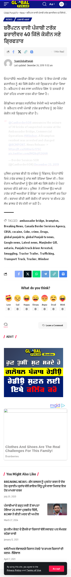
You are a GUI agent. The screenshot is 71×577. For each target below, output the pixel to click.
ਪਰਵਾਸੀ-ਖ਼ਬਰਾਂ (23, 19)
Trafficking (47, 253)
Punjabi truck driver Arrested (33, 248)
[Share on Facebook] (13, 52)
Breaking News (13, 226)
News (9, 19)
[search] (44, 4)
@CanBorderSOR (20, 122)
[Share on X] (19, 52)
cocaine (17, 231)
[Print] (32, 52)
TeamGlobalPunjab (23, 61)
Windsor (43, 259)
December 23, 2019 (46, 164)
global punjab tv (14, 237)
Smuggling (10, 253)
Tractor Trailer (28, 253)
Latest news (29, 242)
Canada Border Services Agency (45, 226)
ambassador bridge (32, 220)
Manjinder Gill (48, 242)
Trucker (31, 259)
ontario (8, 248)
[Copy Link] (25, 52)
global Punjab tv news (40, 237)
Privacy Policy (14, 570)
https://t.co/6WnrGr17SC (24, 149)
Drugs (44, 231)
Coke (27, 231)
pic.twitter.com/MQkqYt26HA (28, 153)
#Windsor (30, 135)
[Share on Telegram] (45, 274)
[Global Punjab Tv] (20, 4)
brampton (52, 220)
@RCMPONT (16, 144)
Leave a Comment (54, 325)
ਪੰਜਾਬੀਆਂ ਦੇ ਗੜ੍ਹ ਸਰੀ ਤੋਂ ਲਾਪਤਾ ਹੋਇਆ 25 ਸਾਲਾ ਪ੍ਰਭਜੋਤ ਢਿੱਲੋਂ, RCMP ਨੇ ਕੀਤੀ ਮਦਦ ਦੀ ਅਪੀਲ (21, 510)
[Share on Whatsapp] (36, 274)
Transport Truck (14, 259)
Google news (12, 242)
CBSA (7, 231)
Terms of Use (33, 570)
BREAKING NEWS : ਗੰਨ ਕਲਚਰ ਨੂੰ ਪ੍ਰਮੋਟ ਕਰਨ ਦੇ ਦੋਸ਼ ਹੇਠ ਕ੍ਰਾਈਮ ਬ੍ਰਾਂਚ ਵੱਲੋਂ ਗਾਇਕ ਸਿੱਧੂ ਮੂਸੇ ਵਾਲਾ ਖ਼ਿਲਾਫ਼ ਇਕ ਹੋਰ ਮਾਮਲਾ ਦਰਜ (35, 486)
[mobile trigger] (7, 4)
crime (35, 231)
